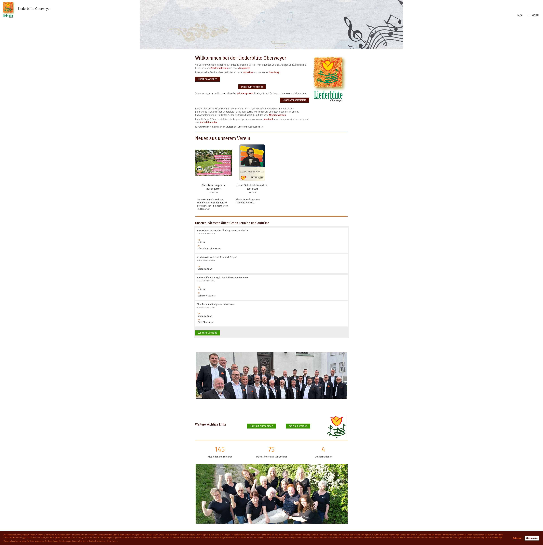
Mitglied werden (298, 426)
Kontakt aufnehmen (261, 426)
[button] (271, 240)
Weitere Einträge (207, 332)
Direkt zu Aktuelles (207, 79)
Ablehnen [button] (517, 538)
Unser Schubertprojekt (294, 100)
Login (519, 15)
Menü (535, 15)
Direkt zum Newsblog (252, 86)
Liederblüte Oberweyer (34, 9)
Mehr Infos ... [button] (112, 541)
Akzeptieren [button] (531, 538)
